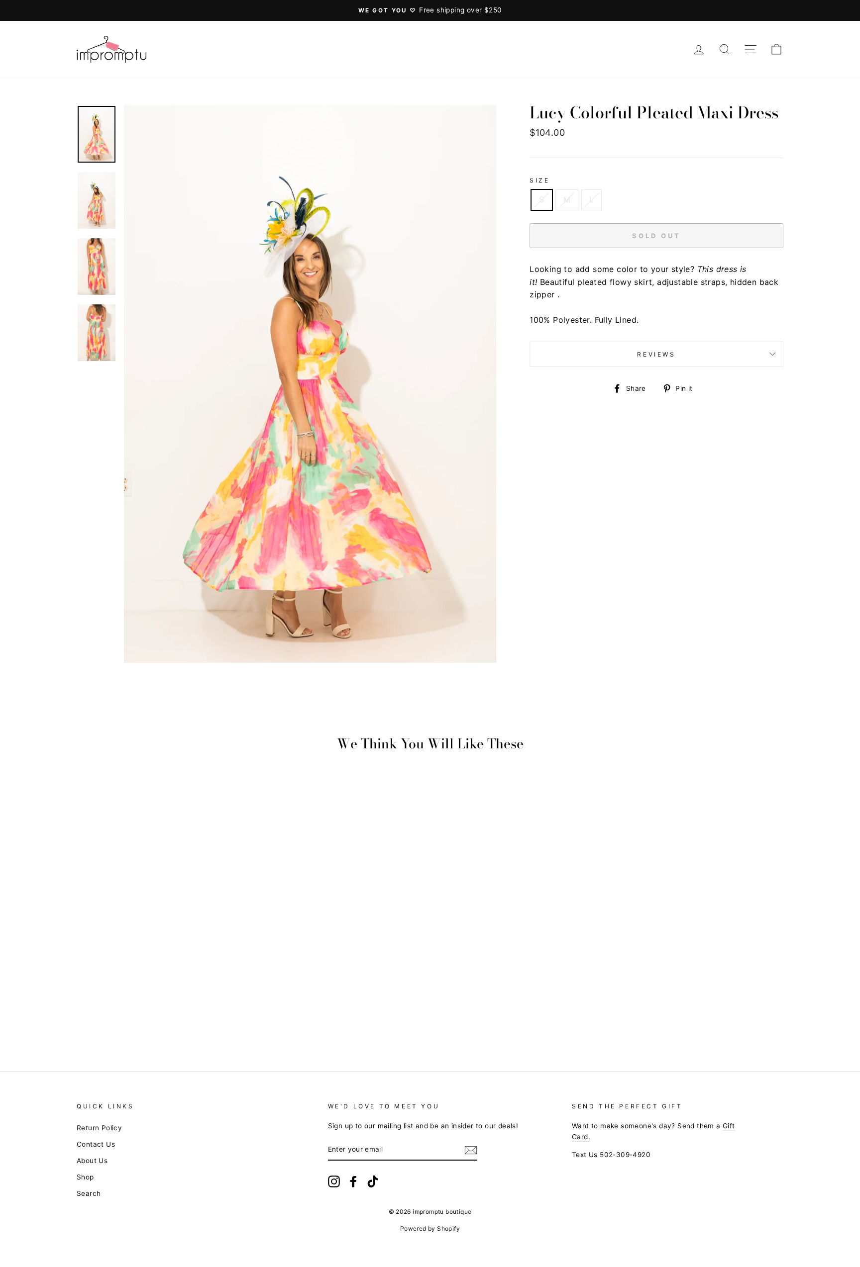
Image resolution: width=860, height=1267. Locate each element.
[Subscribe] (470, 1150)
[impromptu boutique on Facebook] (353, 1181)
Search (89, 1193)
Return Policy (99, 1128)
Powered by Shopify (430, 1228)
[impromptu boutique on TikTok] (373, 1181)
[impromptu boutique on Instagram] (334, 1181)
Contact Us (96, 1144)
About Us (92, 1161)
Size (539, 180)
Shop (85, 1177)
